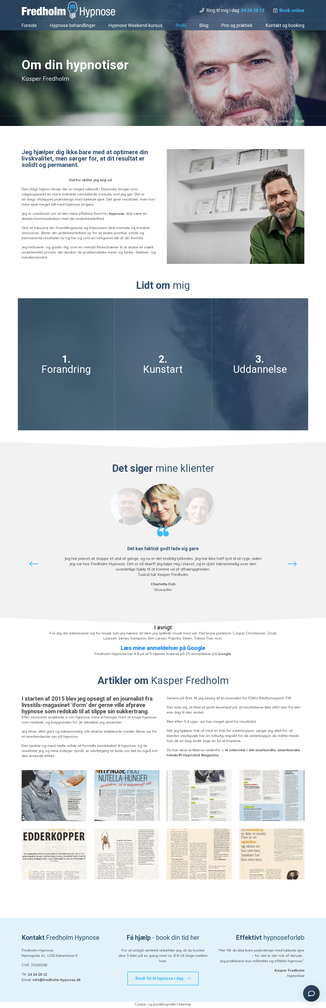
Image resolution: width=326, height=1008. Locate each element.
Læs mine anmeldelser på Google (163, 648)
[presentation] (33, 564)
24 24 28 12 (252, 10)
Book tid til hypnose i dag (159, 978)
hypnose (116, 213)
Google (224, 653)
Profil (300, 121)
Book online (291, 10)
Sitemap (184, 1004)
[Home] (68, 10)
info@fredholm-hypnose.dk (57, 979)
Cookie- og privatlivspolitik (155, 1004)
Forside (282, 121)
